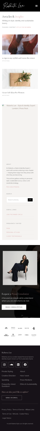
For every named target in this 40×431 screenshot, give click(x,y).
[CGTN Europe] (33, 335)
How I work (24, 376)
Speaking (5, 380)
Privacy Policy (7, 409)
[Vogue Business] (13, 328)
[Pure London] (20, 335)
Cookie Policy (24, 414)
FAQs (8, 228)
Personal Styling (13, 232)
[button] (36, 6)
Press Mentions (26, 380)
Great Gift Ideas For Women (13, 92)
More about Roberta (12, 187)
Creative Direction (9, 376)
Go (30, 199)
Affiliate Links (29, 409)
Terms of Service (18, 409)
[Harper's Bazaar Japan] (27, 328)
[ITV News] (20, 328)
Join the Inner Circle (14, 214)
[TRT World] (6, 335)
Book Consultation (14, 307)
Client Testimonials (14, 236)
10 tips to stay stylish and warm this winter (18, 58)
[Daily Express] (27, 335)
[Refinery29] (13, 335)
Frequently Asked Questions (8, 385)
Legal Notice (6, 418)
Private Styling (7, 371)
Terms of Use (7, 414)
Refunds (15, 414)
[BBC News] (6, 328)
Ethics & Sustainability (28, 384)
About (22, 371)
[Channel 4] (33, 328)
